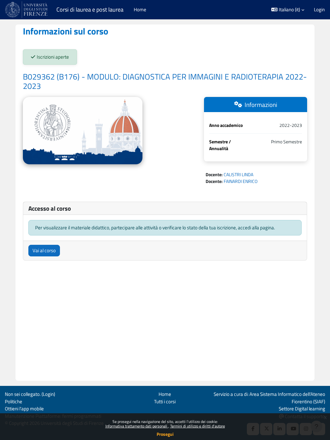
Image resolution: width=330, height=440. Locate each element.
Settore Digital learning (302, 408)
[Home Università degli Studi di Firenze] (27, 9)
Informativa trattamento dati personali (136, 426)
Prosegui (165, 434)
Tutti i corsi (165, 401)
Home (165, 394)
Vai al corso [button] (44, 250)
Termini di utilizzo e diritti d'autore (197, 426)
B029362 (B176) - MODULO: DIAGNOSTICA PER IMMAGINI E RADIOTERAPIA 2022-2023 (165, 81)
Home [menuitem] (140, 9)
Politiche (13, 401)
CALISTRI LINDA (238, 174)
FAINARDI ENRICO (240, 181)
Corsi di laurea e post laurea (89, 9)
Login (319, 9)
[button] (287, 10)
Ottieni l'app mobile (24, 408)
